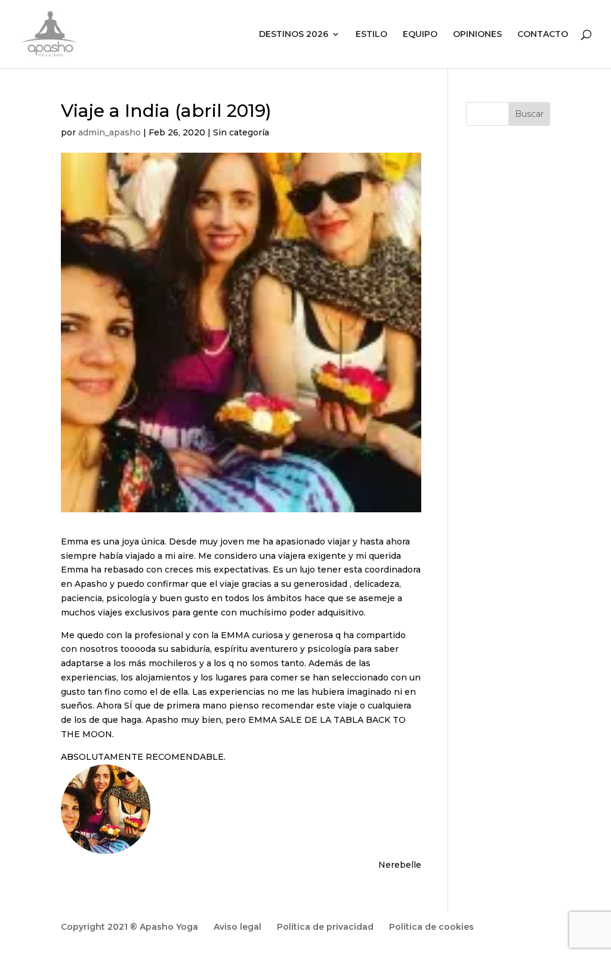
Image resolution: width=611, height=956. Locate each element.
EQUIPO (420, 34)
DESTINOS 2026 (293, 34)
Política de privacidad (325, 926)
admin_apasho (109, 132)
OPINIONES (477, 34)
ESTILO (371, 34)
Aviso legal (237, 926)
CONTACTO (542, 34)
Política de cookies (431, 926)
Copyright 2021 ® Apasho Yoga (129, 926)
